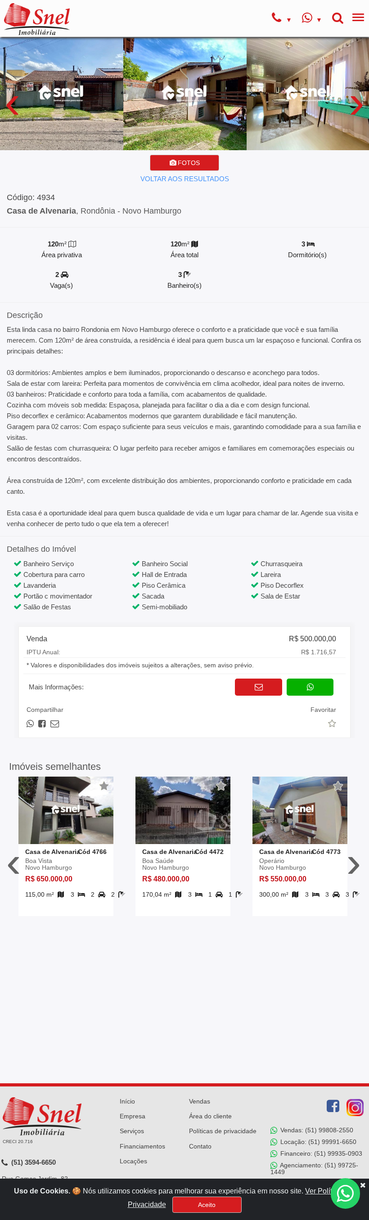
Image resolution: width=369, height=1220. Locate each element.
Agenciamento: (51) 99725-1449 (314, 1168)
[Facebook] (333, 1106)
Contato (200, 1146)
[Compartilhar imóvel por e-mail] (54, 723)
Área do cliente (210, 1116)
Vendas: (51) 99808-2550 (316, 1130)
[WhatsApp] (312, 19)
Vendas (199, 1101)
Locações (133, 1161)
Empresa (132, 1116)
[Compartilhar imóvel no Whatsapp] (31, 723)
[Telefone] (282, 19)
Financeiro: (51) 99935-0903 (320, 1153)
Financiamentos (142, 1146)
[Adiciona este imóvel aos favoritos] (104, 786)
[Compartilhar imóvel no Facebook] (42, 723)
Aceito (207, 1204)
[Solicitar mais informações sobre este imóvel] (258, 687)
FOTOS (188, 162)
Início (127, 1101)
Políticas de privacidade (222, 1131)
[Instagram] (355, 1107)
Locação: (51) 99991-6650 (317, 1141)
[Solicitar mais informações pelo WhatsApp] (310, 687)
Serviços (132, 1131)
